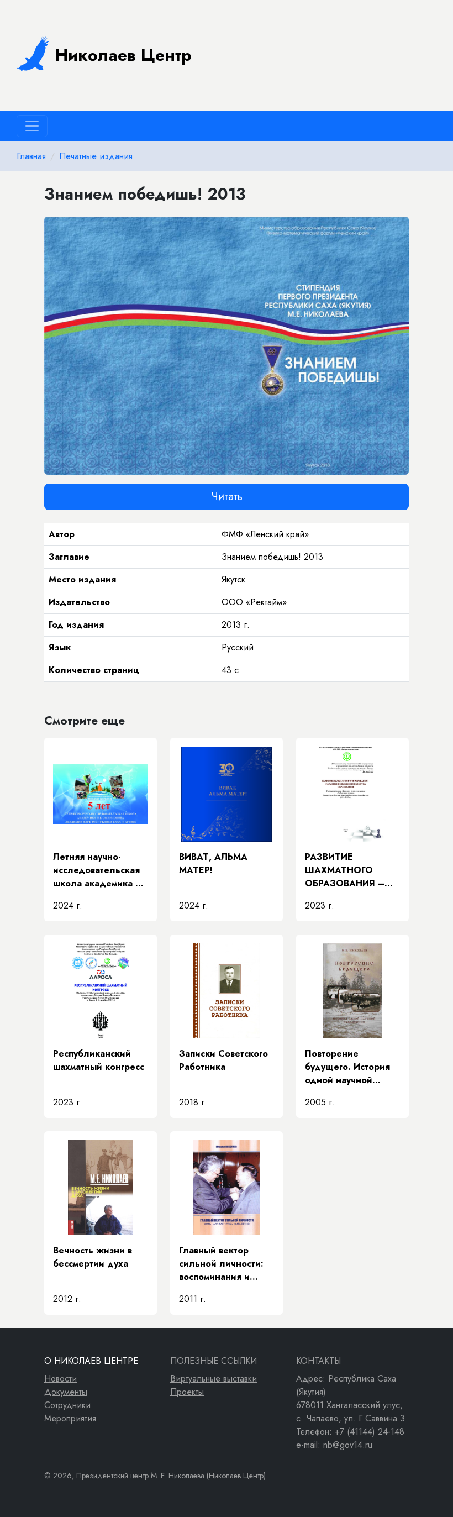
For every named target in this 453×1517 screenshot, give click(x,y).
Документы (65, 1391)
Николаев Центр (123, 55)
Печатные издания (96, 156)
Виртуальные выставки (213, 1378)
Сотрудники (67, 1405)
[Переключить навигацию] (32, 126)
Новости (60, 1378)
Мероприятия (70, 1418)
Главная (31, 156)
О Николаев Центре (91, 1361)
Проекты (187, 1391)
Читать (227, 497)
